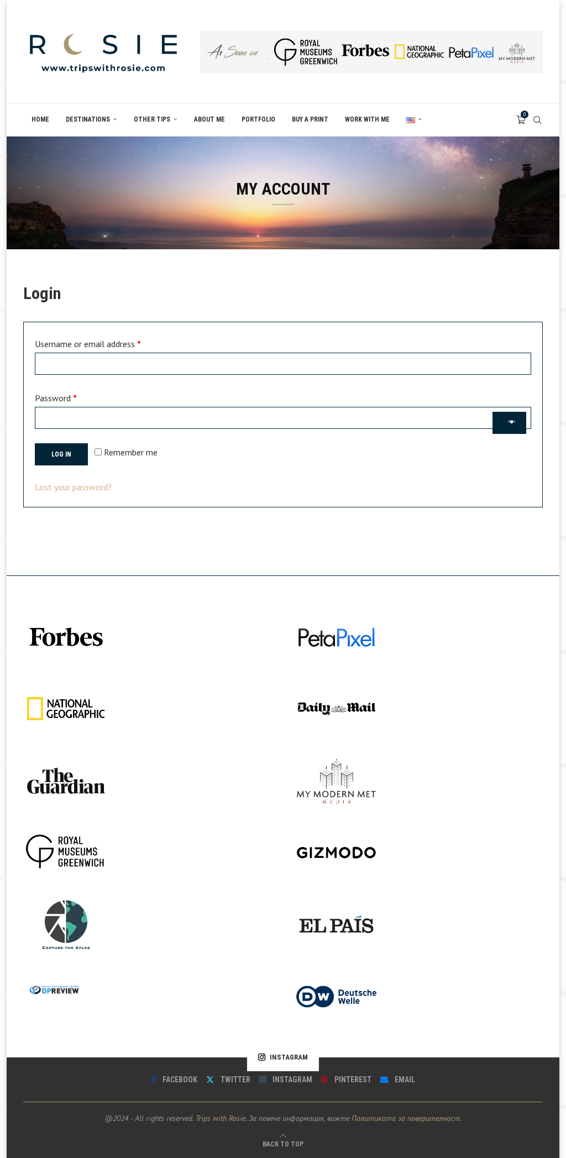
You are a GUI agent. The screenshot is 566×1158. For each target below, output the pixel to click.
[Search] (537, 120)
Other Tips (152, 119)
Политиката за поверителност (406, 1118)
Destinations (88, 119)
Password (71, 396)
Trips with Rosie (220, 1118)
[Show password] (509, 423)
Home (40, 119)
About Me (209, 119)
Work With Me (367, 119)
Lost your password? (73, 486)
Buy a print (310, 119)
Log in (61, 454)
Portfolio (258, 119)
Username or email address (103, 342)
